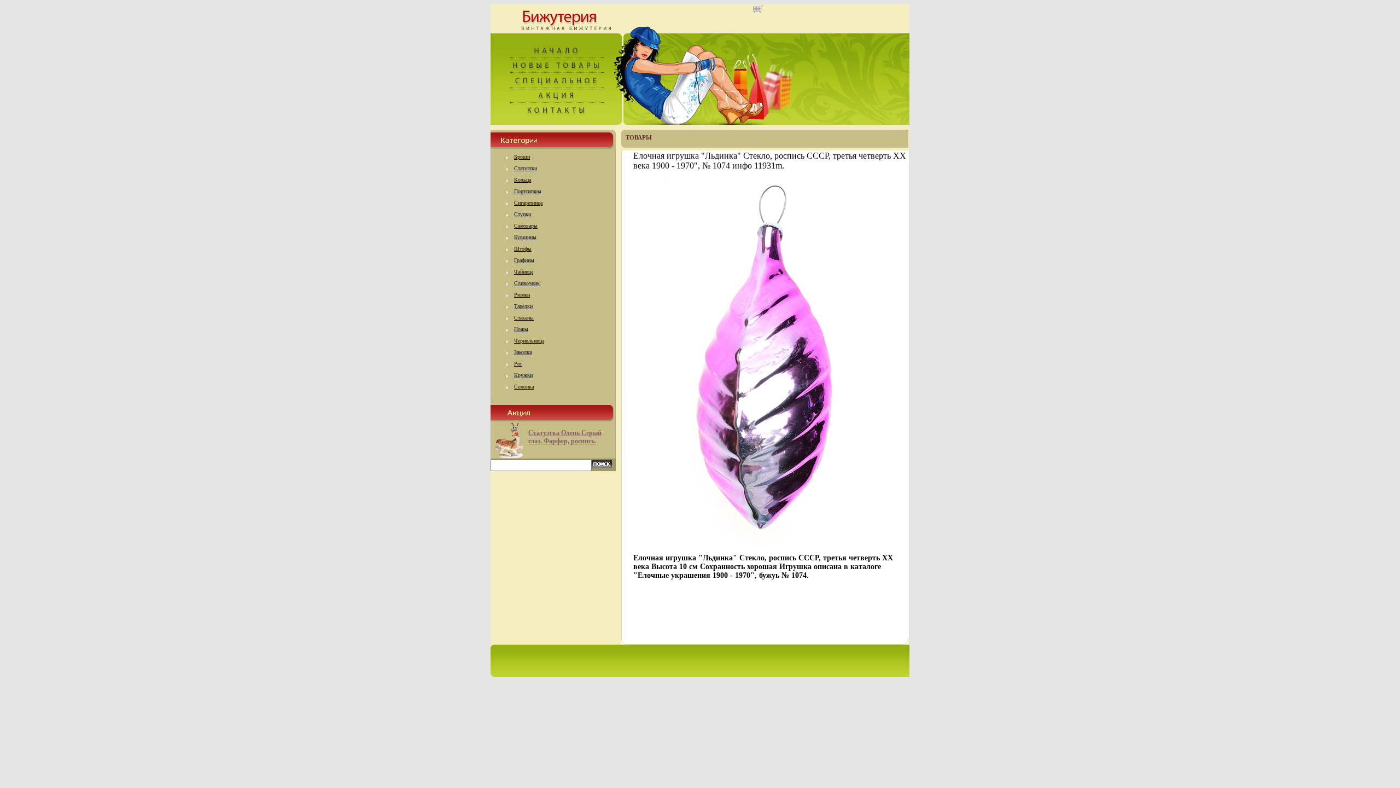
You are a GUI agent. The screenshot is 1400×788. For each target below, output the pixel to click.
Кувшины (525, 237)
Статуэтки (525, 168)
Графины (524, 260)
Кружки (523, 375)
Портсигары (527, 191)
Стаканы (524, 318)
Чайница (523, 272)
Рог (518, 364)
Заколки (523, 352)
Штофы (523, 249)
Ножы (521, 329)
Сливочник (527, 283)
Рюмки (522, 295)
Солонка (524, 387)
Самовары (526, 226)
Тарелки (523, 306)
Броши (522, 157)
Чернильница (529, 341)
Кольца (522, 180)
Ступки (522, 214)
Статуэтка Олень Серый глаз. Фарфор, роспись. (565, 437)
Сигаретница (528, 203)
